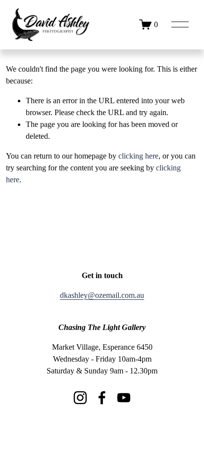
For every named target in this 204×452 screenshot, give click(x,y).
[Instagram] (80, 398)
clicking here (138, 156)
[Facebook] (102, 398)
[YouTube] (124, 398)
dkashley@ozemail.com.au (102, 295)
